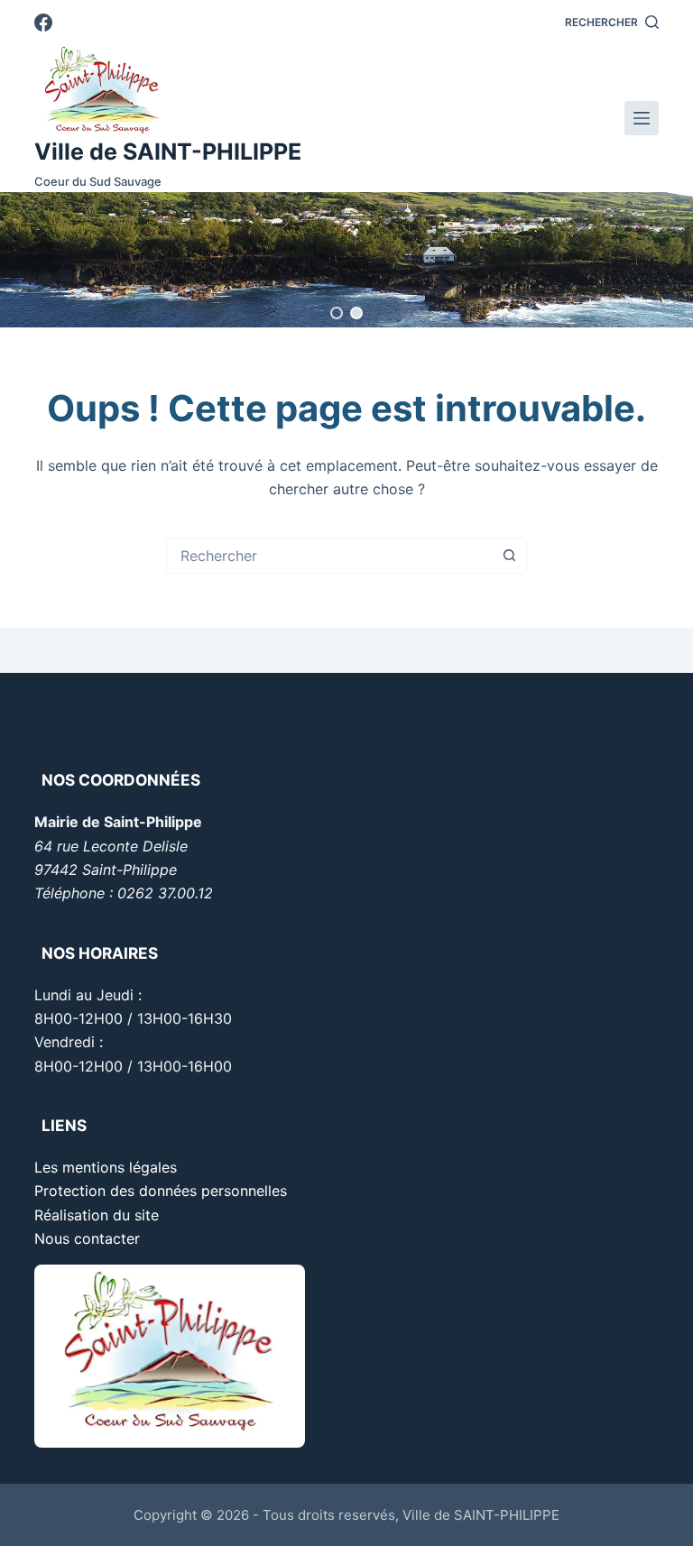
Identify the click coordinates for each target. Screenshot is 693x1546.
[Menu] (641, 118)
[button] (336, 313)
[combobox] (329, 556)
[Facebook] (43, 23)
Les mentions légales (105, 1167)
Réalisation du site (96, 1215)
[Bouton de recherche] (509, 555)
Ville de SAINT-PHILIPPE (167, 151)
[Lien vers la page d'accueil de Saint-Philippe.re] (167, 90)
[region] (346, 259)
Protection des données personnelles (160, 1191)
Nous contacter (87, 1238)
